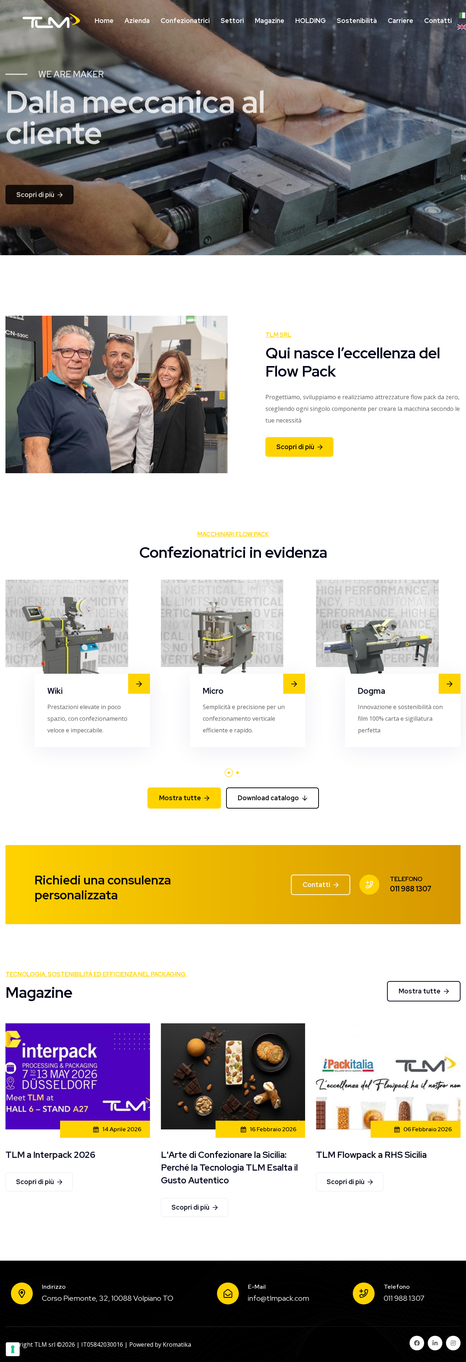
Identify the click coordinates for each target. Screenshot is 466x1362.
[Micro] (222, 636)
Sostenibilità (357, 20)
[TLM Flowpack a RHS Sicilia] (388, 1076)
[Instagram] (453, 1343)
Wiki (55, 691)
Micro (213, 691)
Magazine (269, 20)
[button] (229, 773)
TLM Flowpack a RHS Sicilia (371, 1154)
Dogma (371, 691)
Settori (232, 20)
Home (104, 20)
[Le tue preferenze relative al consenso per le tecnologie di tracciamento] (13, 1349)
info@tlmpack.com (278, 1298)
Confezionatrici (185, 20)
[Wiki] (66, 636)
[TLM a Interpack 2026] (77, 1076)
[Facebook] (417, 1343)
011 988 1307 (410, 889)
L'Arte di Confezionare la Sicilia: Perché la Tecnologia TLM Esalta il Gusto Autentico (229, 1167)
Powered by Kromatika (160, 1344)
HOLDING (310, 20)
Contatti (438, 20)
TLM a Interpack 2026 (50, 1154)
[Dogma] (377, 636)
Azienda (137, 20)
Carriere (400, 20)
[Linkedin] (435, 1343)
